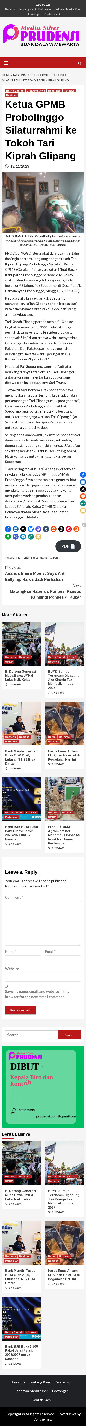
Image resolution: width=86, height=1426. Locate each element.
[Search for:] (31, 1034)
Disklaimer (44, 9)
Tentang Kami (27, 9)
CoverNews (66, 1414)
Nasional (11, 95)
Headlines (54, 90)
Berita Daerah (14, 90)
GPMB (16, 557)
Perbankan (11, 741)
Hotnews (69, 90)
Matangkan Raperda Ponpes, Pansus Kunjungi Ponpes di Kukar (45, 591)
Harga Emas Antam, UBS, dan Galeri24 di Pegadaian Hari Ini (64, 755)
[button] (8, 529)
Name (10, 951)
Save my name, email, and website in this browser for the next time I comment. (37, 994)
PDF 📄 (68, 546)
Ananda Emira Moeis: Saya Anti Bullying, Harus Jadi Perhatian (35, 573)
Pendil (26, 557)
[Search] (79, 63)
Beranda (10, 9)
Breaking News (36, 90)
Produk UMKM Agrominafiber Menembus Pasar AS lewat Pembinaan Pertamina (64, 835)
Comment (14, 897)
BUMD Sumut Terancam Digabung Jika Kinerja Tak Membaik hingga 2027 (63, 680)
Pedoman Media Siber (67, 9)
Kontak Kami (52, 14)
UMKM (9, 661)
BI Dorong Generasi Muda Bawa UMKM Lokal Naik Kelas (20, 675)
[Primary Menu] (6, 62)
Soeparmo (37, 557)
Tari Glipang (52, 557)
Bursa (52, 737)
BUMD (72, 657)
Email (50, 951)
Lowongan (34, 14)
